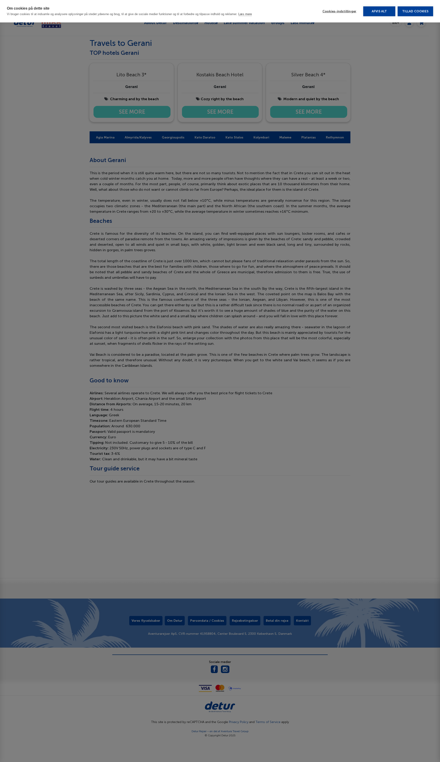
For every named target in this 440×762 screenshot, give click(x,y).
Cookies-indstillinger (339, 11)
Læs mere (245, 14)
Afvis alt (379, 11)
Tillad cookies (415, 11)
